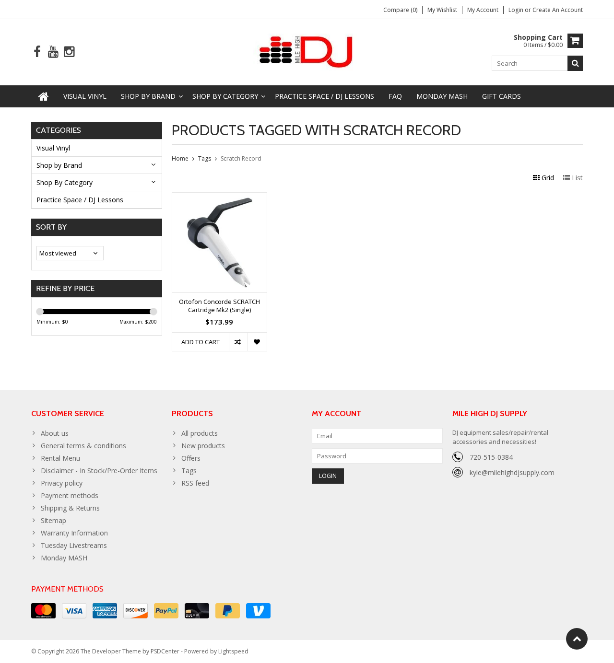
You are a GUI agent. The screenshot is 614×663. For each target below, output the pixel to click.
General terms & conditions (83, 445)
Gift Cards (501, 96)
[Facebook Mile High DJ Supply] (37, 52)
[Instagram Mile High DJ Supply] (69, 52)
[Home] (43, 96)
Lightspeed (233, 651)
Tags (204, 158)
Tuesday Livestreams (74, 545)
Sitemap (53, 520)
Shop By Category (225, 96)
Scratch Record (241, 158)
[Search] (575, 63)
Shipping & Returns (70, 507)
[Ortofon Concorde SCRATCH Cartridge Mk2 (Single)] (219, 197)
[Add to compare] (238, 342)
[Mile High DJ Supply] (307, 51)
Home (180, 158)
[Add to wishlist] (257, 342)
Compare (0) (400, 10)
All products (199, 433)
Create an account (557, 10)
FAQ (395, 96)
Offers (191, 458)
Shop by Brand (148, 96)
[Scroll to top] (577, 639)
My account (482, 10)
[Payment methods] (43, 610)
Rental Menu (60, 458)
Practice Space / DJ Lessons (324, 96)
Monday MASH (442, 96)
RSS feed (195, 483)
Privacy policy (62, 483)
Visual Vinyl (84, 96)
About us (55, 433)
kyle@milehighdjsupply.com (512, 472)
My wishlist (442, 10)
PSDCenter (165, 651)
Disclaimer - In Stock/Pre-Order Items (99, 470)
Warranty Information (74, 532)
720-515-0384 (491, 457)
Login (516, 10)
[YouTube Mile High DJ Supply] (53, 52)
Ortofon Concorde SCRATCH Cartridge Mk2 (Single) (219, 306)
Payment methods (69, 495)
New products (203, 445)
